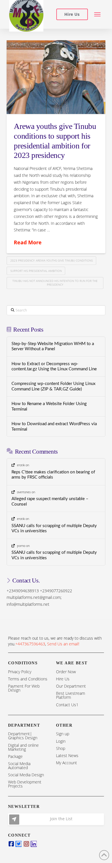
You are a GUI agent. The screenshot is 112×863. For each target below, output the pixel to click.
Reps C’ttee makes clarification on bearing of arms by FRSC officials (53, 475)
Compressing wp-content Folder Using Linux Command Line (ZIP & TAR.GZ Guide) (53, 386)
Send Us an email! (63, 644)
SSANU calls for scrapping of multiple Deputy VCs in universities (54, 528)
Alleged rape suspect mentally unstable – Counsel (49, 501)
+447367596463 (30, 644)
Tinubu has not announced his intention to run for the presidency (55, 283)
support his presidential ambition (36, 271)
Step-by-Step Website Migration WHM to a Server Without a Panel (52, 346)
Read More (28, 242)
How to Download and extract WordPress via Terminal (54, 426)
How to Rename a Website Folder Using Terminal (49, 406)
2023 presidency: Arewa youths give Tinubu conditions (51, 260)
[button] (97, 14)
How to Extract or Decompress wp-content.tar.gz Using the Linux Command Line (54, 366)
